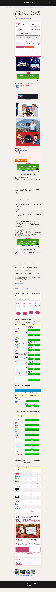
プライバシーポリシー (29, 583)
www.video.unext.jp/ (17, 471)
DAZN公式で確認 (33, 359)
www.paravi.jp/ (17, 495)
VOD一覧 (39, 37)
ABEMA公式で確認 (33, 355)
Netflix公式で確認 (37, 312)
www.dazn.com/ (17, 499)
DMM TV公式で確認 (18, 313)
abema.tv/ (16, 491)
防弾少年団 (27, 18)
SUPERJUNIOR (20, 18)
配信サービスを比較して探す (20, 46)
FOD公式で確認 (33, 335)
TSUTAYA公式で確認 (33, 345)
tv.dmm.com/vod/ (17, 504)
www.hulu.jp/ (16, 480)
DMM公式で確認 (32, 406)
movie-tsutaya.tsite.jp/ (18, 483)
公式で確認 (34, 350)
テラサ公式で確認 (33, 369)
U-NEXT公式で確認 (33, 330)
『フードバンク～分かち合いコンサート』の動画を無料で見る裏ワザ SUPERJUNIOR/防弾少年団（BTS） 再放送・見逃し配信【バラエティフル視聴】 (28, 7)
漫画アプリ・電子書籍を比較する (28, 553)
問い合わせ (35, 583)
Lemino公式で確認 (31, 312)
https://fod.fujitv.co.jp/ (17, 476)
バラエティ (10, 7)
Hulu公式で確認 (33, 339)
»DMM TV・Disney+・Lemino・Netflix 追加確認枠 (22, 288)
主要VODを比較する (19, 563)
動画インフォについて (22, 583)
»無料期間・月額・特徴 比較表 (19, 283)
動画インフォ (30, 585)
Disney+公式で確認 (24, 313)
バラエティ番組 (23, 18)
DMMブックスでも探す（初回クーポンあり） (35, 548)
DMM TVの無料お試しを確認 (30, 46)
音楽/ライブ (29, 18)
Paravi (34, 380)
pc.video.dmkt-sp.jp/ (17, 508)
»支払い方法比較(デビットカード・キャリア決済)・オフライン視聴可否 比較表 (25, 286)
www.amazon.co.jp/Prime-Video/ (16, 350)
